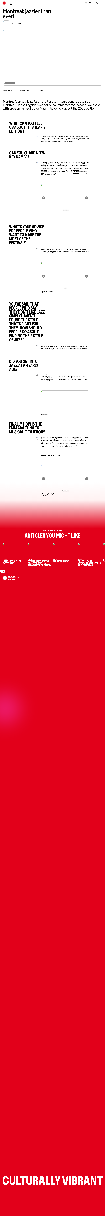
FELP (59, 162)
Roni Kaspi (76, 173)
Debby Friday (44, 170)
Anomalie (60, 167)
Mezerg (43, 173)
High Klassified (75, 170)
